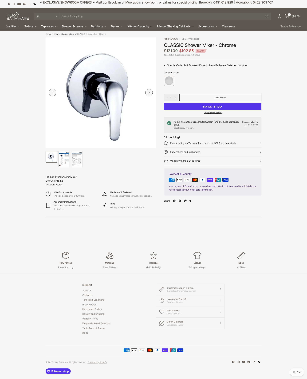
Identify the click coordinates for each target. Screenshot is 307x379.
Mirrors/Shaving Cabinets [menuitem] (173, 26)
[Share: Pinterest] (185, 201)
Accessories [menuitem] (206, 26)
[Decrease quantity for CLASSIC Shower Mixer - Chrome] (166, 97)
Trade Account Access (93, 328)
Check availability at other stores (250, 123)
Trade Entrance (290, 26)
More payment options (213, 112)
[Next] (149, 92)
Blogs (85, 332)
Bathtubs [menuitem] (97, 26)
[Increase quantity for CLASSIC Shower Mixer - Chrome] (175, 97)
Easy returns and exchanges (185, 152)
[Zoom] (150, 43)
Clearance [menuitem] (228, 26)
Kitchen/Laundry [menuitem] (138, 26)
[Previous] (52, 92)
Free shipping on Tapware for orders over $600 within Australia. (203, 143)
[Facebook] (9, 4)
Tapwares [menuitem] (47, 26)
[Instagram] (14, 4)
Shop (56, 34)
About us (86, 290)
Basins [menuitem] (115, 26)
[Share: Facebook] (174, 201)
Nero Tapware (171, 39)
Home (48, 34)
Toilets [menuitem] (28, 26)
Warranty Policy (90, 318)
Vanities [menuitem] (11, 26)
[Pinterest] (24, 4)
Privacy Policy (89, 304)
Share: (167, 201)
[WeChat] (34, 4)
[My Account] (279, 16)
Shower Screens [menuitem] (72, 26)
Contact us (87, 295)
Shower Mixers (67, 34)
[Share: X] (180, 201)
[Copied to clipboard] (190, 201)
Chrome (169, 81)
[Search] (267, 16)
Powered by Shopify (97, 362)
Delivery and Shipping (93, 313)
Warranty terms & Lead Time (185, 160)
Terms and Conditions (93, 299)
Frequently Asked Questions (96, 323)
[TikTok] (29, 4)
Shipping (178, 55)
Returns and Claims (92, 309)
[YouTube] (19, 4)
